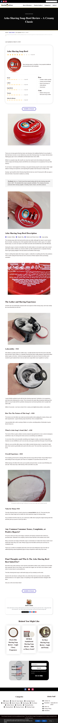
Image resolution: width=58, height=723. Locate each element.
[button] (42, 5)
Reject (44, 720)
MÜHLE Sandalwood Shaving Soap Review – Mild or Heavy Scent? (29, 644)
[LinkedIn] (34, 612)
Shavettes (19, 705)
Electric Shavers (16, 703)
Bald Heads (6, 703)
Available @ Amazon (29, 108)
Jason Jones (12, 32)
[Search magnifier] (56, 1)
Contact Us (47, 700)
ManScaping (26, 703)
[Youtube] (4, 1)
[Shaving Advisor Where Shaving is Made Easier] (7, 5)
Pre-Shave (34, 703)
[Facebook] (1, 1)
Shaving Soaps (30, 707)
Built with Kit (39, 676)
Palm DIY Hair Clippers (17, 701)
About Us (46, 706)
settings (5, 721)
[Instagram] (6, 1)
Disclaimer (47, 710)
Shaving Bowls (9, 707)
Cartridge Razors (30, 701)
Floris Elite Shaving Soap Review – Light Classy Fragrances (13, 645)
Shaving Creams (20, 707)
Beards (7, 701)
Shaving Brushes (29, 705)
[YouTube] (32, 612)
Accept (38, 720)
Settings (50, 720)
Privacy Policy (47, 708)
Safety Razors (10, 705)
